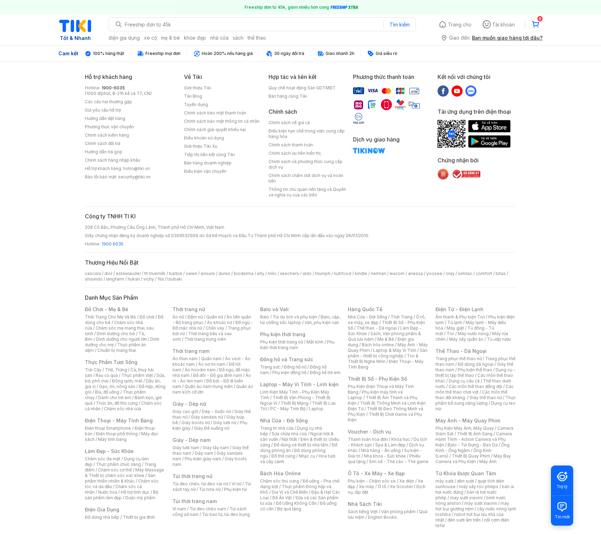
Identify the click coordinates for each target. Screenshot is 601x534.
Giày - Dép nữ (189, 404)
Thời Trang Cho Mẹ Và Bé (110, 316)
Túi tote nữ (210, 489)
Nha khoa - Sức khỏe (385, 456)
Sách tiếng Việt (363, 511)
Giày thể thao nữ (486, 397)
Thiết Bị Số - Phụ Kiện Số (377, 379)
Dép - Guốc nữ (216, 411)
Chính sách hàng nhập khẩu (112, 160)
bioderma (244, 273)
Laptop (316, 408)
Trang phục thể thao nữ (458, 358)
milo (272, 273)
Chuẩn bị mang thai (116, 350)
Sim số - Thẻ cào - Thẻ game (398, 461)
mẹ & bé (170, 38)
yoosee (434, 273)
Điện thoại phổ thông (117, 433)
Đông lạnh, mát (127, 380)
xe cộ (150, 38)
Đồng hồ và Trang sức (286, 359)
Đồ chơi (146, 316)
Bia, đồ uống (107, 392)
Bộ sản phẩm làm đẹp (121, 495)
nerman (378, 273)
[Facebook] (443, 90)
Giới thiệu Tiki (197, 87)
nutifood (342, 273)
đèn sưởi (465, 481)
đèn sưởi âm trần (464, 520)
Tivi (450, 333)
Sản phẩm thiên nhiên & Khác (120, 478)
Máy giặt (455, 328)
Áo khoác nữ (219, 322)
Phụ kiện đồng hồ (289, 372)
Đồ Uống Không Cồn (296, 503)
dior (108, 273)
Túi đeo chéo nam (208, 508)
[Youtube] (457, 90)
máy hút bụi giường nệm (472, 506)
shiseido (94, 279)
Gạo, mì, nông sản (117, 386)
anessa (415, 273)
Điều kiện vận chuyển (205, 171)
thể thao (257, 38)
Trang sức (270, 367)
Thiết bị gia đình (139, 517)
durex (224, 273)
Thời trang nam (191, 351)
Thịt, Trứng (116, 369)
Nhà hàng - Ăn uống (381, 450)
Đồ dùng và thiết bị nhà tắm (301, 444)
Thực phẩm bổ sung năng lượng (475, 400)
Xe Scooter (401, 486)
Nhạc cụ (307, 456)
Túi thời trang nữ (193, 476)
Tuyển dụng (196, 104)
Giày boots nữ (196, 422)
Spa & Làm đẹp (390, 444)
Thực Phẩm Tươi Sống (111, 362)
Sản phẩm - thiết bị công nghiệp (387, 353)
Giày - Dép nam (191, 440)
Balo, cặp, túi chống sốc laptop (300, 319)
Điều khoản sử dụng (204, 137)
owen (191, 273)
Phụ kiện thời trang (282, 334)
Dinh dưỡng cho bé (116, 333)
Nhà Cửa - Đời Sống (284, 420)
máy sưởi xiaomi (480, 503)
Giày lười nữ (224, 422)
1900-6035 (113, 87)
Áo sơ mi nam (211, 364)
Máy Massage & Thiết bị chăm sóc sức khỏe (124, 472)
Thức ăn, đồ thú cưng (117, 403)
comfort (484, 273)
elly (260, 273)
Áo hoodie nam (200, 369)
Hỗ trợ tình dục (135, 492)
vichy (148, 279)
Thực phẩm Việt (137, 375)
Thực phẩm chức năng (118, 464)
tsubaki (174, 279)
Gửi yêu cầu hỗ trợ (103, 110)
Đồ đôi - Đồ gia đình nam (217, 375)
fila (161, 279)
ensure (208, 273)
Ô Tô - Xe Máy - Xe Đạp (376, 473)
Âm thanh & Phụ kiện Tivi (460, 316)
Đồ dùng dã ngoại (476, 364)
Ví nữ (236, 483)
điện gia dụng (124, 38)
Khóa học (400, 439)
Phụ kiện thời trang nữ (281, 342)
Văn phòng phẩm (398, 511)
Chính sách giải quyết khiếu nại (215, 129)
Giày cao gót (185, 411)
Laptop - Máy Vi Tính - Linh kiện (299, 384)
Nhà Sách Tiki (365, 504)
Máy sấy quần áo (466, 339)
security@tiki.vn (134, 176)
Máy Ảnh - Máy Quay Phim (467, 420)
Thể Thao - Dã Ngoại (461, 351)
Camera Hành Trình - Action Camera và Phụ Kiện (473, 439)
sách (238, 38)
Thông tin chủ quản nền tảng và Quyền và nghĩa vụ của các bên (307, 192)
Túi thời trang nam (195, 501)
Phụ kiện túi (235, 489)
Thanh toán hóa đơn (368, 439)
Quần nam (211, 358)
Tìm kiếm (400, 24)
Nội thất (289, 439)
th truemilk (155, 273)
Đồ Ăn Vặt (282, 497)
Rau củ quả (107, 375)
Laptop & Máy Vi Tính (394, 350)
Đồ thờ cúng (283, 456)
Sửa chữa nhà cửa (289, 433)
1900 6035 (112, 243)
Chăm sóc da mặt (102, 458)
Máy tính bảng (112, 439)
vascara (93, 273)
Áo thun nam (185, 358)
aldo (307, 273)
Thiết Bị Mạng (294, 403)
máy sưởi (444, 481)
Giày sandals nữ (207, 417)
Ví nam (179, 508)
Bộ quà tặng (289, 508)
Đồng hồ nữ (295, 367)
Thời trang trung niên (205, 339)
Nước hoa (107, 492)
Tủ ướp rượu (499, 339)
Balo (264, 316)
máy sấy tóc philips (478, 486)
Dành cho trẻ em (114, 397)
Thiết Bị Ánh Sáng (474, 433)
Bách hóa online (378, 344)
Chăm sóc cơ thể (115, 469)
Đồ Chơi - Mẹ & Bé (106, 309)
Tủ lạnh (454, 322)
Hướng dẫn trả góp (103, 151)
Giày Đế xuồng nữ (211, 428)
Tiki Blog (193, 96)
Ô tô (382, 486)
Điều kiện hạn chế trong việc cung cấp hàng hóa (307, 133)
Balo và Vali (274, 309)
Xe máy (366, 486)
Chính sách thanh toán (291, 144)
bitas (501, 273)
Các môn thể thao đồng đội (475, 386)
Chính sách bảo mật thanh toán (215, 112)
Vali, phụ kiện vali (322, 322)
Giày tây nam (216, 447)
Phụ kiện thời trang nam (297, 344)
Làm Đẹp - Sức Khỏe (109, 451)
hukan (134, 279)
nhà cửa (219, 38)
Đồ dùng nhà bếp (102, 517)
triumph (322, 273)
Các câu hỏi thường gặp (108, 101)
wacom (397, 273)
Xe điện (406, 481)
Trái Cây (93, 369)
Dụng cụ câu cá (464, 380)
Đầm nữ (195, 316)
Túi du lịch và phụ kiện (295, 316)
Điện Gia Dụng (102, 509)
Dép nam (204, 453)
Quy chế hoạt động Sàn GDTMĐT (302, 87)
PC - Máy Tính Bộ (287, 408)
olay (450, 273)
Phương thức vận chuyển (109, 126)
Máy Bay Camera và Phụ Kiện (473, 458)
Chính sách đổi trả (102, 143)
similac (465, 273)
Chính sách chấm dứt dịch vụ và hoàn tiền (306, 178)
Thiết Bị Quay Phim (471, 456)
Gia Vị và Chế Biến (290, 492)
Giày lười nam (186, 447)
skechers (289, 273)
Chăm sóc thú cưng (279, 481)
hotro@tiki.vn (136, 168)
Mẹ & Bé (385, 339)
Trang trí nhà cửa (277, 428)
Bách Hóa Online (280, 473)
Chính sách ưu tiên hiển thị (295, 153)
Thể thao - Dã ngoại (376, 328)
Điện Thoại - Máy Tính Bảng (119, 420)
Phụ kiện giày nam (203, 458)
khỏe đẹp (195, 38)
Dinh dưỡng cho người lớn (121, 339)
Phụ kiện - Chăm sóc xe (372, 481)
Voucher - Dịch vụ (369, 432)
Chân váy (215, 328)
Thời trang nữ (189, 309)
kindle (361, 273)
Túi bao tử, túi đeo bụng (226, 514)
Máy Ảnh (488, 461)
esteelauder (128, 273)
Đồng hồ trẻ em (325, 372)
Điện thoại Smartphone (108, 428)
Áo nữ (178, 316)
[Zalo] (470, 90)
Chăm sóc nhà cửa (122, 408)
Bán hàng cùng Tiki (288, 96)
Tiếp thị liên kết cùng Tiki (209, 154)
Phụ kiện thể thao (475, 369)
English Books (382, 517)
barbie (175, 273)
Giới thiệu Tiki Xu (200, 146)
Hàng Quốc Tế (365, 309)
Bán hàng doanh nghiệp (208, 162)
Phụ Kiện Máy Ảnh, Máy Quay (464, 428)
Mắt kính (314, 342)
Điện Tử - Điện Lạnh (459, 309)
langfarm (115, 279)
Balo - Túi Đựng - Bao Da (473, 444)
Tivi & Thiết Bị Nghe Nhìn (383, 358)
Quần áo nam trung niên (209, 386)
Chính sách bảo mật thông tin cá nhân (221, 121)
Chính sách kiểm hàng (107, 135)
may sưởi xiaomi (466, 497)
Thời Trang (401, 316)
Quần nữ (214, 316)
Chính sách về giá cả (289, 122)
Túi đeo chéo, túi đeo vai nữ (200, 483)
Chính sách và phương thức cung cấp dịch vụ (306, 164)
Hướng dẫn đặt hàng (105, 118)
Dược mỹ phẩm (140, 497)
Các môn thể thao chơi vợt (474, 389)
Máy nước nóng (473, 333)
